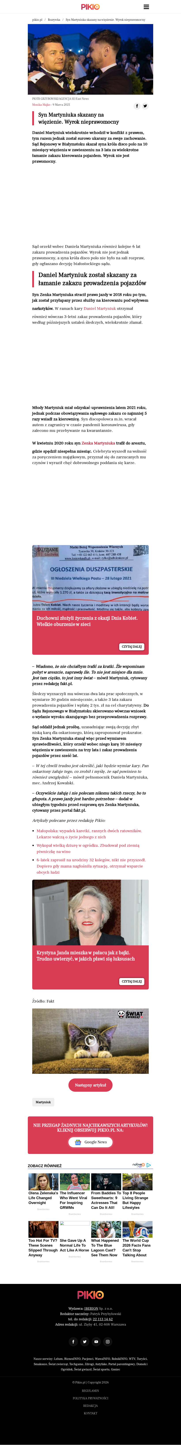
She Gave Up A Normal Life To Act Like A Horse (74, 1245)
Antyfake (101, 1364)
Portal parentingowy (121, 1364)
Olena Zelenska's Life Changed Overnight (43, 1198)
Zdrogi (89, 1364)
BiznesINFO (72, 1359)
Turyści (142, 1359)
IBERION (91, 1308)
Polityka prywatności (90, 1398)
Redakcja (90, 1406)
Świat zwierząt (58, 1364)
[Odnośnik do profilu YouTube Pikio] (96, 1341)
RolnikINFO (119, 1359)
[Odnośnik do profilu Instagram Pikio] (107, 1341)
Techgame (76, 1364)
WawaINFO (102, 1359)
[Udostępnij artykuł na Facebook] (137, 106)
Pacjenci (87, 1359)
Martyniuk (43, 1102)
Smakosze (40, 1364)
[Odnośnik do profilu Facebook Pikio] (73, 1341)
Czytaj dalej (132, 647)
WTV (132, 1359)
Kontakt (90, 1413)
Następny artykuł (90, 1085)
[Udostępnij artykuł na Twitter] (145, 106)
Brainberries (43, 1209)
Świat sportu (101, 1370)
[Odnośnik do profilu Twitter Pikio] (84, 1341)
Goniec (115, 1370)
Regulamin (90, 1391)
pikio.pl (37, 20)
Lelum (58, 1359)
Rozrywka (54, 20)
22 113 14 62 (103, 1319)
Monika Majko (41, 105)
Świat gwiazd (83, 1370)
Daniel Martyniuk (100, 308)
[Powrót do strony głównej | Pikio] (90, 6)
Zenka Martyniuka (98, 443)
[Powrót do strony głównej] (90, 1295)
